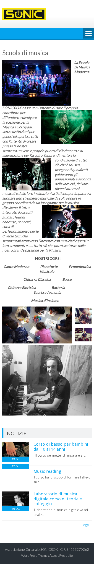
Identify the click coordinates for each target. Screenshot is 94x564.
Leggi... (86, 524)
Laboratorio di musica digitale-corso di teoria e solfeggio (58, 498)
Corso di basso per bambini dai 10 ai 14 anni (61, 446)
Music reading (47, 471)
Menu (88, 33)
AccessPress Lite (61, 555)
